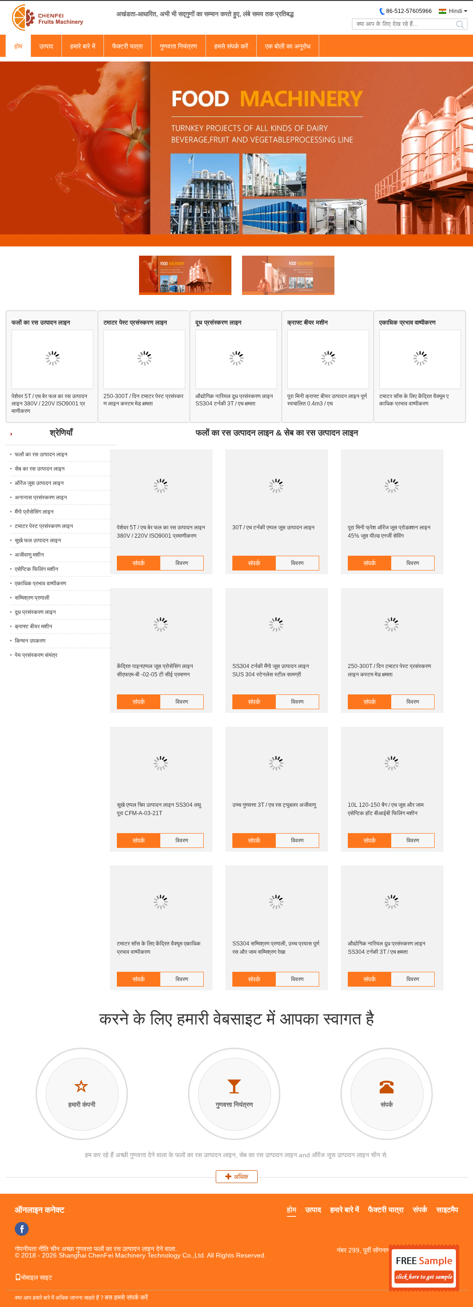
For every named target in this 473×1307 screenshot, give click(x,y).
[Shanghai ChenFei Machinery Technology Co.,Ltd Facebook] (22, 1228)
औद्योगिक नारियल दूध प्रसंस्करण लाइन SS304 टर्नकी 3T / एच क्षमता (234, 400)
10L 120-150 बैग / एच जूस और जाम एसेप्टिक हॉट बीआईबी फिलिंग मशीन (386, 809)
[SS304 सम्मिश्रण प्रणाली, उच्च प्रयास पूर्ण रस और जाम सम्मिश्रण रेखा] (276, 902)
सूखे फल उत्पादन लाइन (38, 540)
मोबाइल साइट (36, 1277)
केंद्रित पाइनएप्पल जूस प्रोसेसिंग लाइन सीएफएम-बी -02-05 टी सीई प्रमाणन (155, 670)
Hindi (455, 11)
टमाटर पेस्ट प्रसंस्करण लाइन (135, 322)
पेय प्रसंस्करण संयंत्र (36, 655)
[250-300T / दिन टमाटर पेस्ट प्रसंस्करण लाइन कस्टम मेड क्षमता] (144, 359)
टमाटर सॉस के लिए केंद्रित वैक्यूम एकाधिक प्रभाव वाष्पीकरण (414, 400)
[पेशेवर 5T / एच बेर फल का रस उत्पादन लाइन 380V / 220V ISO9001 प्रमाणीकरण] (52, 359)
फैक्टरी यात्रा (127, 46)
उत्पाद (46, 46)
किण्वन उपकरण (30, 641)
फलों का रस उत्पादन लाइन (41, 322)
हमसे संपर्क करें (231, 46)
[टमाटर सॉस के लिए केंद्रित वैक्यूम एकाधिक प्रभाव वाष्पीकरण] (420, 359)
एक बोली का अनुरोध (287, 46)
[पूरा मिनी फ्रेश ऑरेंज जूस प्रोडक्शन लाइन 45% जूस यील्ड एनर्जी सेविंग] (391, 486)
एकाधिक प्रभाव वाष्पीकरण (407, 322)
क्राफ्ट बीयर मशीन (307, 322)
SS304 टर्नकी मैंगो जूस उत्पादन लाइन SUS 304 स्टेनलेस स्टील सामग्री (270, 670)
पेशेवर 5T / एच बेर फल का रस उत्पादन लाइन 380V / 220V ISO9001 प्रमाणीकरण (49, 403)
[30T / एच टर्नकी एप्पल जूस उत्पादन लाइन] (276, 486)
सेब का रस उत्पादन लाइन (40, 469)
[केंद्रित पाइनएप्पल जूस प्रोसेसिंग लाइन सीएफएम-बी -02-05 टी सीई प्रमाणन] (160, 625)
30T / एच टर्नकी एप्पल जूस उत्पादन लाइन (273, 527)
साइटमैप (447, 1210)
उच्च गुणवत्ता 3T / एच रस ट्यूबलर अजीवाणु (274, 805)
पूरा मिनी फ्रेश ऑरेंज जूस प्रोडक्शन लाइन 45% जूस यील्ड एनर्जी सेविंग (389, 531)
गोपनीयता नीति (32, 1248)
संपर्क (139, 563)
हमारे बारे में (82, 46)
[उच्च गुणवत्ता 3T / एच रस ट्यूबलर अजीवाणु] (276, 763)
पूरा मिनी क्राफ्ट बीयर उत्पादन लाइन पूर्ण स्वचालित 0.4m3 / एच (327, 400)
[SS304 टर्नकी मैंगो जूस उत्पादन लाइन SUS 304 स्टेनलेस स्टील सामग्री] (276, 625)
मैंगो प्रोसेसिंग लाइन (34, 512)
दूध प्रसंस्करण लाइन (218, 322)
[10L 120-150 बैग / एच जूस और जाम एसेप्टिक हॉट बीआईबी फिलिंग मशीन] (391, 763)
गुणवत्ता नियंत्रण (178, 46)
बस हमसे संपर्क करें (126, 1297)
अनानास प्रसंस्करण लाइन (41, 497)
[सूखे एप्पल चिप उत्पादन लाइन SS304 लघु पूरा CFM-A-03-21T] (160, 763)
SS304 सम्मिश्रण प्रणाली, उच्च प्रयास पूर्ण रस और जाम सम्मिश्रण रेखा (275, 947)
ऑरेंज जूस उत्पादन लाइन (39, 483)
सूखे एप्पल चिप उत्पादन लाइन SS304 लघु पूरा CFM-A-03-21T (159, 809)
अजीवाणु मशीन (29, 555)
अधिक (240, 1176)
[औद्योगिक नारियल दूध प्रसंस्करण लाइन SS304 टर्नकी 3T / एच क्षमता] (236, 359)
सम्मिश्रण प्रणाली (32, 598)
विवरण (182, 563)
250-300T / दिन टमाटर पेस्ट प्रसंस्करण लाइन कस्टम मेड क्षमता (143, 400)
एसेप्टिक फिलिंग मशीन (36, 569)
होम (18, 46)
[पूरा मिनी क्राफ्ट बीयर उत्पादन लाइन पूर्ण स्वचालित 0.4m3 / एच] (328, 359)
